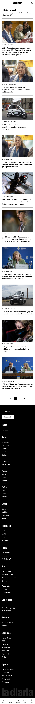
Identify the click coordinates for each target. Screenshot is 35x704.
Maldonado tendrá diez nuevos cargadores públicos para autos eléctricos (14, 127)
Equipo (4, 626)
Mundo (4, 481)
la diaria (5, 531)
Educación (6, 465)
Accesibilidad (7, 676)
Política (4, 487)
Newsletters (6, 638)
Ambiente (5, 442)
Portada (5, 430)
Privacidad (6, 679)
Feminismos (6, 468)
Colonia (4, 509)
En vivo (4, 581)
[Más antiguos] (24, 398)
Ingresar (8, 411)
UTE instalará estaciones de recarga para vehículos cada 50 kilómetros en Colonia (17, 313)
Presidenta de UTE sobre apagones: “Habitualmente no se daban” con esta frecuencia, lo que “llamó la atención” (16, 239)
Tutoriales (5, 673)
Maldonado (6, 512)
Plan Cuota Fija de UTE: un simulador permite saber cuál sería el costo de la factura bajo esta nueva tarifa (16, 202)
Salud (4, 490)
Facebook (5, 654)
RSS (3, 641)
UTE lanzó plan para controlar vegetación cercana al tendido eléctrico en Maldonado (16, 89)
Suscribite (8, 417)
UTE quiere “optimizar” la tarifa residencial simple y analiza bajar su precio (15, 349)
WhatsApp (6, 648)
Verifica (4, 497)
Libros (4, 477)
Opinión (5, 484)
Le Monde (5, 534)
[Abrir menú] (3, 3)
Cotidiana (5, 452)
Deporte (5, 458)
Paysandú (5, 515)
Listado (4, 605)
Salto (4, 519)
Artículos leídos (7, 559)
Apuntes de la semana (10, 578)
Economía (5, 461)
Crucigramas (6, 592)
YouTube (5, 644)
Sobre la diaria (7, 622)
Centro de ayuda (8, 669)
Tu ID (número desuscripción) (8, 609)
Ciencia (4, 449)
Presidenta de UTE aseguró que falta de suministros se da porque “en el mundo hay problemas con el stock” (17, 276)
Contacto (5, 682)
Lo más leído (6, 571)
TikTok (4, 657)
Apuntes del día (8, 575)
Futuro (4, 471)
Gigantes (5, 540)
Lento (4, 537)
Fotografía (6, 586)
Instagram (5, 651)
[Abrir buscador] (32, 3)
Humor (4, 589)
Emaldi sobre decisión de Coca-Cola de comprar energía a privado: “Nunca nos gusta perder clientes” (17, 164)
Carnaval (5, 445)
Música (4, 556)
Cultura (4, 455)
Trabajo (4, 493)
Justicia (4, 474)
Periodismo (6, 553)
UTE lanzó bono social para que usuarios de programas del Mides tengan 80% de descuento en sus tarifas (17, 386)
